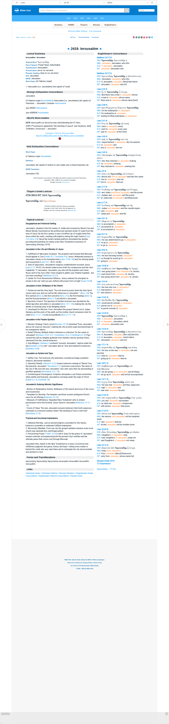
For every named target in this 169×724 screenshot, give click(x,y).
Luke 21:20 (101, 395)
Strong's (23, 37)
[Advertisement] (84, 524)
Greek (29, 37)
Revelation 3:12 (54, 366)
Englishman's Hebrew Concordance (54, 476)
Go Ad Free (5, 714)
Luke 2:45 (101, 152)
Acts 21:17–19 (68, 315)
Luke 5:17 (30, 267)
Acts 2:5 (33, 239)
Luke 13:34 (101, 313)
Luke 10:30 (101, 266)
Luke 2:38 (101, 105)
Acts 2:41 (64, 296)
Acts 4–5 (52, 298)
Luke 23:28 (101, 429)
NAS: (99, 63)
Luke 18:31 (101, 363)
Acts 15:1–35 (67, 304)
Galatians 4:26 (32, 348)
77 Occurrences (103, 463)
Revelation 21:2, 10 (50, 371)
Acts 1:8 (84, 293)
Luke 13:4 (101, 281)
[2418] (3, 330)
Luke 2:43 (101, 136)
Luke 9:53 (101, 250)
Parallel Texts (76, 476)
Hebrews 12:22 (49, 363)
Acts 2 (40, 296)
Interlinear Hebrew (50, 473)
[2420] (166, 330)
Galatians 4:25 (36, 346)
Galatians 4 (44, 343)
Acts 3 (88, 296)
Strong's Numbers (67, 473)
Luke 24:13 (101, 445)
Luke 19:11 (101, 379)
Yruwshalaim (47, 100)
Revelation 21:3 (33, 413)
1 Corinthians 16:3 (61, 335)
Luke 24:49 (86, 281)
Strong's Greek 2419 (105, 461)
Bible (17, 37)
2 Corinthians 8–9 (77, 335)
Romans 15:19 (61, 324)
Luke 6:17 (101, 202)
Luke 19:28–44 (67, 259)
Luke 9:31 (45, 262)
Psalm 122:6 (50, 434)
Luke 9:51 (101, 234)
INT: (98, 68)
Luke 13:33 (101, 297)
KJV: (99, 66)
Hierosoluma (60, 103)
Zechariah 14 (43, 380)
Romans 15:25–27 (44, 335)
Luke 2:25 (101, 89)
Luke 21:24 (101, 411)
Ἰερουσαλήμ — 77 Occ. (106, 469)
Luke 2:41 (101, 121)
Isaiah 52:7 (49, 256)
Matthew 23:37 (50, 275)
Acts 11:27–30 (37, 315)
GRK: (99, 60)
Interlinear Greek (33, 473)
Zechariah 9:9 (61, 256)
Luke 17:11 (101, 344)
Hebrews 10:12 (51, 397)
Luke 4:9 (100, 171)
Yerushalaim (46, 156)
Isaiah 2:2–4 (31, 380)
